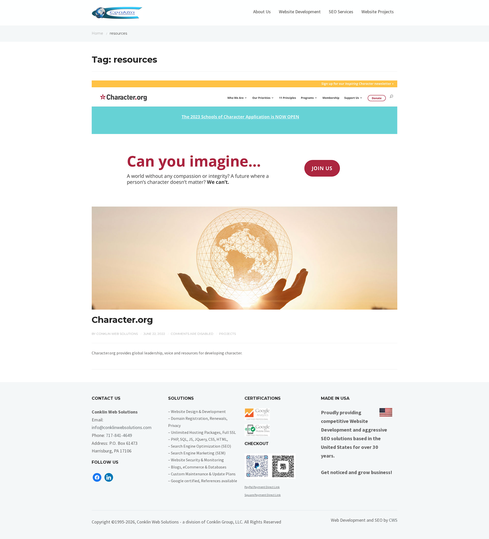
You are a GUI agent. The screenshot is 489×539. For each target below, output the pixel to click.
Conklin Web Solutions (117, 334)
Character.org (122, 319)
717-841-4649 (119, 435)
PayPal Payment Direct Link (262, 487)
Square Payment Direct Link (262, 495)
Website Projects (377, 12)
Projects (227, 334)
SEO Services (341, 12)
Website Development (300, 12)
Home (97, 33)
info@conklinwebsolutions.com (122, 427)
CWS (393, 520)
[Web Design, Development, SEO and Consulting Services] (117, 14)
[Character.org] (244, 194)
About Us (262, 12)
